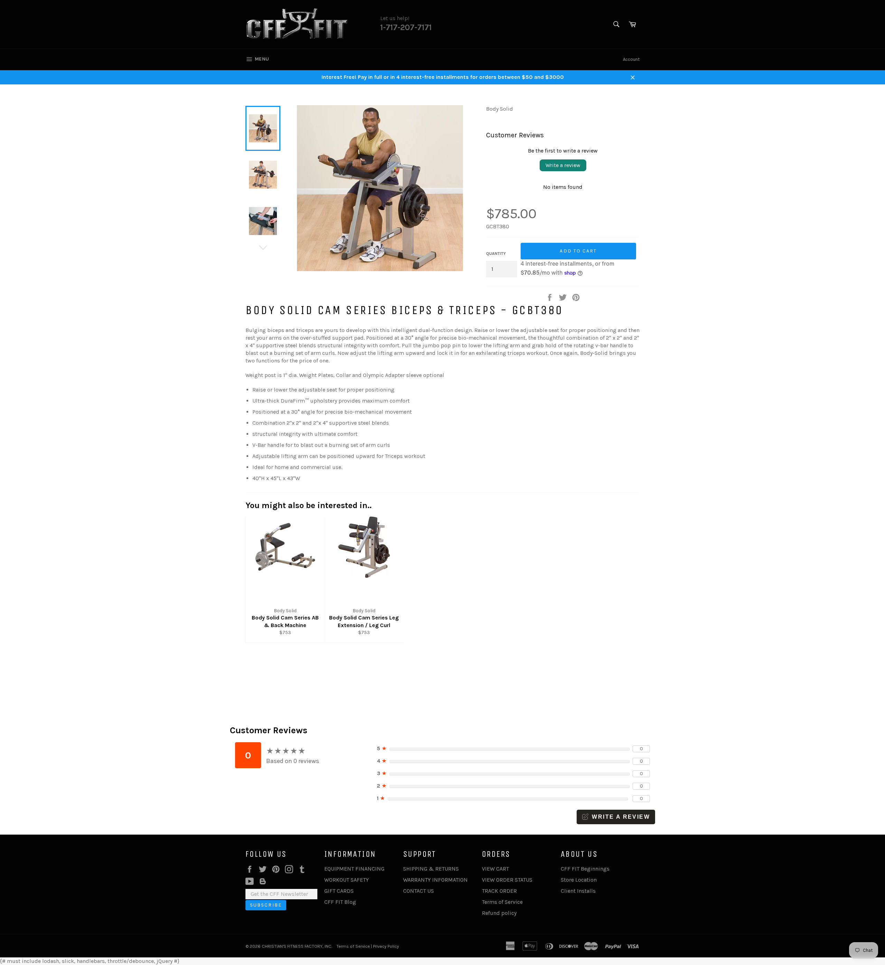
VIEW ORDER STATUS (507, 879)
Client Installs (578, 891)
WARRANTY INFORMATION (435, 879)
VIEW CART (495, 868)
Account (631, 59)
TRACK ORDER (499, 891)
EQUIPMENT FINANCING (354, 868)
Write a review (563, 165)
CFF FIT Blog (340, 902)
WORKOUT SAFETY (346, 879)
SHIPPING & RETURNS (431, 868)
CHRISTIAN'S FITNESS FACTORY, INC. (297, 946)
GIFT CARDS (339, 891)
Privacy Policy (386, 946)
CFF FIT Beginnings (585, 868)
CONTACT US (418, 891)
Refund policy (499, 913)
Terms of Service (502, 902)
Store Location (579, 879)
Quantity (496, 253)
